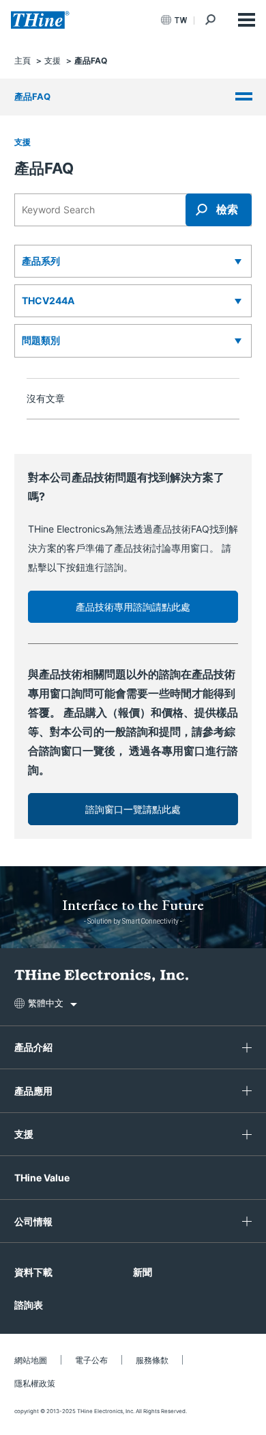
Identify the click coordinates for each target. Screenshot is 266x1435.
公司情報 (33, 1221)
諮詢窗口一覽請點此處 (133, 809)
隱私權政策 (34, 1383)
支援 (22, 142)
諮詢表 (28, 1305)
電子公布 (91, 1360)
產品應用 (33, 1091)
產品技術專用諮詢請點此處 (133, 607)
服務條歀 (152, 1360)
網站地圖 (30, 1360)
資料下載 (33, 1272)
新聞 (142, 1272)
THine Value (42, 1177)
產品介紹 (33, 1047)
